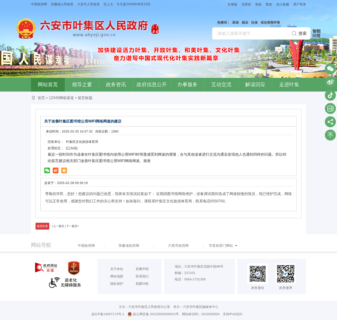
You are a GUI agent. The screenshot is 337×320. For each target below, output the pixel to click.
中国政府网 (39, 4)
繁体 (269, 4)
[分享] (330, 121)
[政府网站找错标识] (46, 267)
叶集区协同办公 (330, 108)
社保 (254, 22)
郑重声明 (142, 269)
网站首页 (48, 84)
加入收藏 (282, 4)
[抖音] (330, 95)
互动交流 (221, 84)
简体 (258, 4)
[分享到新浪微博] (55, 170)
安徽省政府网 (129, 245)
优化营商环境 (270, 22)
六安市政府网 (178, 245)
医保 (235, 22)
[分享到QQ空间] (64, 170)
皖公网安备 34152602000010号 (156, 314)
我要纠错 (142, 283)
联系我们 (142, 276)
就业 (245, 22)
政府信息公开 (152, 84)
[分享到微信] (47, 170)
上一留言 (58, 226)
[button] (230, 4)
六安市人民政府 (88, 4)
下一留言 (71, 226)
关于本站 (116, 269)
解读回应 (255, 84)
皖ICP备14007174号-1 (108, 314)
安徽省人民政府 (62, 4)
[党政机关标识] (74, 268)
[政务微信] (330, 68)
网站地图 (116, 276)
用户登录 (299, 4)
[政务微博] (330, 81)
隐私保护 (116, 283)
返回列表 (42, 226)
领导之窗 (82, 84)
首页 (41, 98)
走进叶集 (289, 84)
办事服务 (187, 84)
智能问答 (316, 33)
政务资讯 (116, 84)
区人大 (108, 4)
